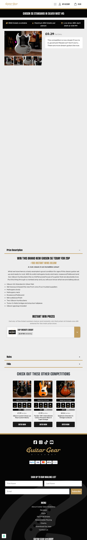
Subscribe (76, 491)
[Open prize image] (11, 332)
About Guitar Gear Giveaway (43, 507)
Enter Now (22, 424)
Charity (43, 523)
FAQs (9, 364)
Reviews (43, 510)
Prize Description (15, 250)
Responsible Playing (43, 520)
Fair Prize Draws (43, 516)
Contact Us (43, 530)
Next (39, 60)
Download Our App (43, 526)
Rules (9, 357)
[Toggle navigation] (55, 4)
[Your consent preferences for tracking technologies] (4, 536)
